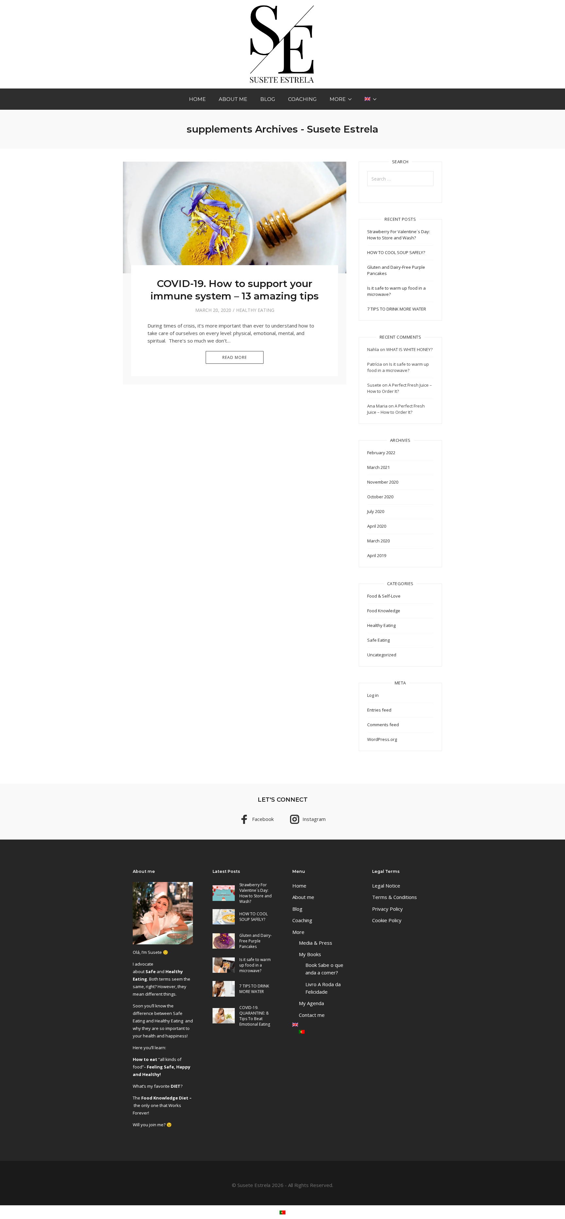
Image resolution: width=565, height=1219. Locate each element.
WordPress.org (382, 739)
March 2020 (378, 541)
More (338, 99)
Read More (234, 357)
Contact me (312, 1015)
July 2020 (375, 511)
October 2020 (380, 497)
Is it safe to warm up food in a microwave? (398, 367)
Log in (373, 695)
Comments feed (383, 725)
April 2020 (376, 526)
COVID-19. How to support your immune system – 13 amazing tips (234, 290)
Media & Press (315, 942)
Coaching (302, 99)
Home (197, 99)
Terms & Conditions (394, 897)
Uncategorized (381, 655)
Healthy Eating (255, 310)
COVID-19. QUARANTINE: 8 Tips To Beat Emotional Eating (254, 1016)
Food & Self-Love (384, 596)
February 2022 (381, 453)
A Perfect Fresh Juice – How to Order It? (396, 409)
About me (233, 99)
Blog (267, 99)
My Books (310, 954)
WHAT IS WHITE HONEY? (409, 349)
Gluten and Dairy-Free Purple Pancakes (255, 941)
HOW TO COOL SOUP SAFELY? (396, 252)
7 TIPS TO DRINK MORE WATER (396, 309)
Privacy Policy (387, 909)
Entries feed (379, 710)
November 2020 (382, 482)
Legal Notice (386, 885)
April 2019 (376, 555)
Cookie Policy (387, 920)
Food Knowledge (383, 611)
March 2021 (378, 467)
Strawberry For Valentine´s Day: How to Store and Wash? (398, 235)
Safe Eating (378, 640)
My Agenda (311, 1003)
